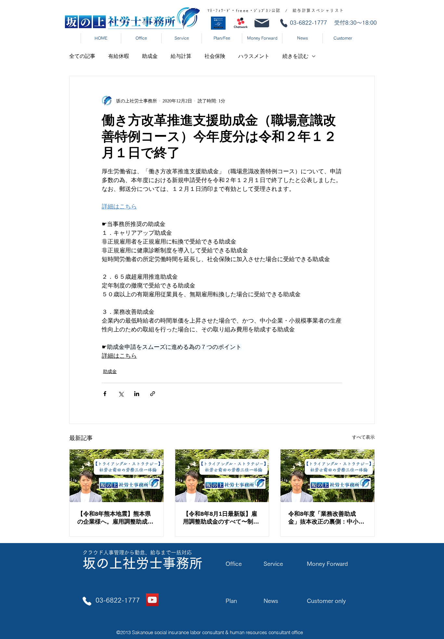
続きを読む (295, 56)
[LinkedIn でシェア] (137, 394)
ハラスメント (253, 56)
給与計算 (181, 56)
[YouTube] (152, 599)
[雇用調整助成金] (116, 475)
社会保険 (214, 56)
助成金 (150, 56)
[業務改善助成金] (327, 475)
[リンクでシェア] (153, 394)
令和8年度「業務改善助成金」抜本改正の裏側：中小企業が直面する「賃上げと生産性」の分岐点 (326, 518)
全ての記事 (82, 56)
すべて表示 (363, 437)
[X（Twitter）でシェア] (121, 394)
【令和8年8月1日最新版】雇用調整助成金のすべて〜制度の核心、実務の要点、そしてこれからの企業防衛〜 (221, 518)
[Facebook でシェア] (105, 394)
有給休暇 (118, 56)
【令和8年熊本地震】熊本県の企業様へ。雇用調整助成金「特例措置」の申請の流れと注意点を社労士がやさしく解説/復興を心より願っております (116, 518)
